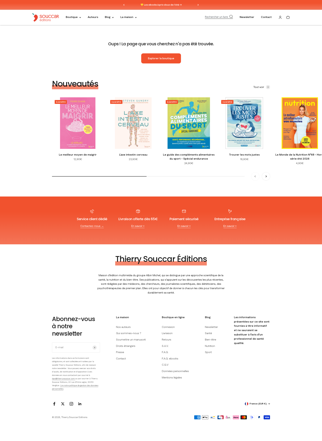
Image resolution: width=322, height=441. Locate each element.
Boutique (72, 17)
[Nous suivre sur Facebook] (54, 404)
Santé (208, 333)
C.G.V (165, 365)
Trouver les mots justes (244, 155)
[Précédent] (123, 5)
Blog (107, 17)
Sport (208, 352)
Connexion (168, 327)
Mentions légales (172, 378)
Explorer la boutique (161, 58)
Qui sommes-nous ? (128, 333)
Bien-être (210, 340)
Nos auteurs (123, 327)
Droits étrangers (125, 346)
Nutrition (210, 346)
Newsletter (247, 17)
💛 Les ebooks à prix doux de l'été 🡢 (161, 5)
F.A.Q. (165, 352)
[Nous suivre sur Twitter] (63, 404)
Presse (120, 352)
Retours (166, 340)
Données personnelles (175, 371)
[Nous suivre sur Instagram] (71, 404)
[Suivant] (198, 5)
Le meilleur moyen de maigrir (78, 155)
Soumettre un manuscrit (131, 340)
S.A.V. (165, 346)
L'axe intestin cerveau (133, 155)
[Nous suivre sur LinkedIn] (80, 404)
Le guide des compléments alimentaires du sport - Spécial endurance (188, 157)
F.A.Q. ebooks (170, 359)
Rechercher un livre (216, 17)
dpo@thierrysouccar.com (63, 378)
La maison (126, 17)
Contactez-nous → (92, 226)
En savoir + (138, 226)
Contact (266, 17)
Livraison (167, 333)
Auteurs (93, 17)
